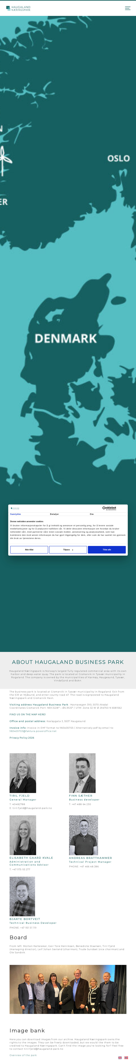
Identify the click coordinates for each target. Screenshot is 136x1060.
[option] (127, 1057)
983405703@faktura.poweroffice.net (33, 731)
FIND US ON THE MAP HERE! (28, 714)
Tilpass (66, 549)
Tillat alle (107, 549)
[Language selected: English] (124, 1057)
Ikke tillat (29, 549)
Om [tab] (92, 514)
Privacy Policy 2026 (22, 738)
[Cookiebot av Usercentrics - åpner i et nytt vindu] (114, 508)
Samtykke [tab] (15, 514)
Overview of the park (23, 1055)
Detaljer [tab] (54, 514)
